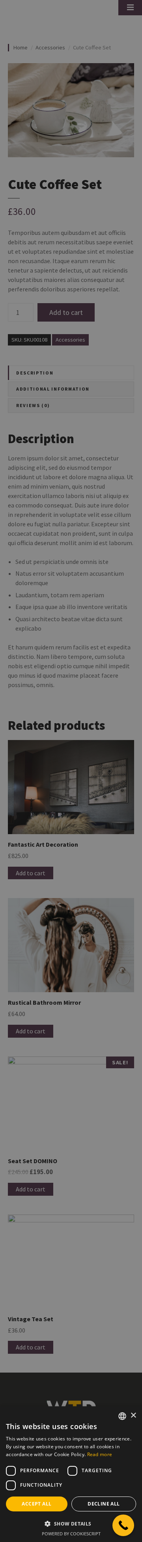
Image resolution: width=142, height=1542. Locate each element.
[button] (71, 1523)
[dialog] (71, 771)
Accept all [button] (36, 1503)
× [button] (133, 1415)
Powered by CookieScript (71, 1534)
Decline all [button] (104, 1503)
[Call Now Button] (123, 1525)
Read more (99, 1454)
